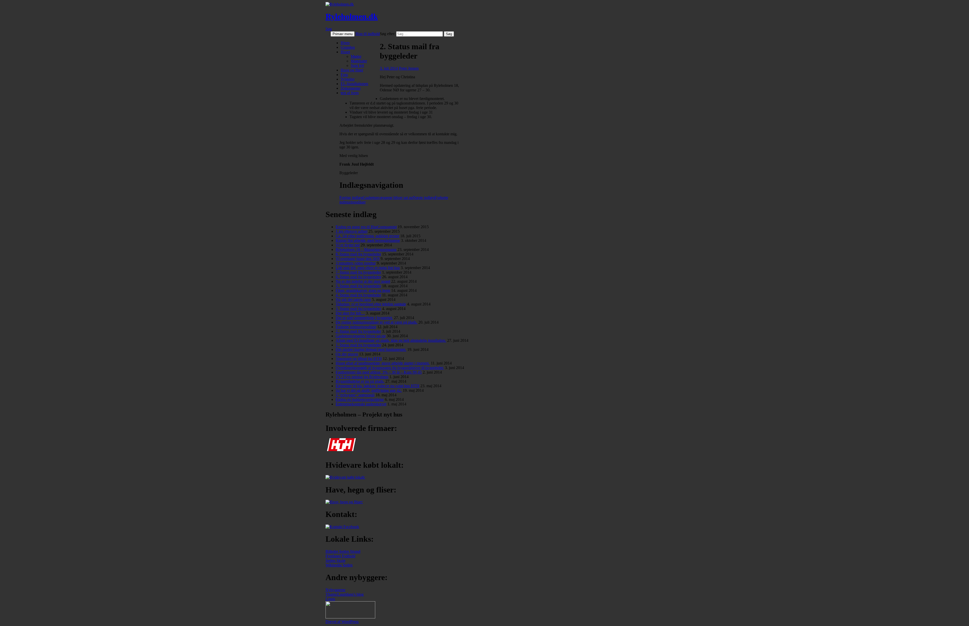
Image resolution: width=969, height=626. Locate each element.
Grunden (348, 47)
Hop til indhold (368, 34)
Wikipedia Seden (339, 565)
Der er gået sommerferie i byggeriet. (364, 318)
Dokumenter (351, 88)
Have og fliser (352, 70)
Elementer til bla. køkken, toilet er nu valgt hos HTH (377, 386)
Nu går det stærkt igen (353, 299)
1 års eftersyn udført (351, 231)
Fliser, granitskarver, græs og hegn (363, 290)
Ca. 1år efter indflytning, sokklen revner (367, 236)
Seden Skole (335, 560)
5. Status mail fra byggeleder (358, 286)
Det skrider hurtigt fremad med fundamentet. (371, 349)
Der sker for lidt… (350, 313)
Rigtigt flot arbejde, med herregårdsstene (368, 240)
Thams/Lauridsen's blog (345, 594)
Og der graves (347, 354)
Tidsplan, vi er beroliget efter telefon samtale (371, 304)
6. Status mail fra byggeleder (358, 277)
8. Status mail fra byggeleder (358, 254)
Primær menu (343, 34)
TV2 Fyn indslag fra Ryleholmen (362, 377)
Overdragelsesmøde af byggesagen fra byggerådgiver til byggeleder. (390, 368)
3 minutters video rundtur (356, 263)
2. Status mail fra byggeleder (358, 331)
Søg (329, 29)
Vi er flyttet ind (348, 245)
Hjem (345, 43)
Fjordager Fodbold (340, 556)
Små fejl (357, 65)
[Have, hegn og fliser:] (344, 502)
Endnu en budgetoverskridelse (360, 399)
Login (330, 599)
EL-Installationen (354, 84)
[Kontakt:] (342, 527)
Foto (344, 74)
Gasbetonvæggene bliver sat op (376, 197)
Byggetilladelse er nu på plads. (360, 381)
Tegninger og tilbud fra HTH (359, 358)
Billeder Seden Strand (343, 551)
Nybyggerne (335, 590)
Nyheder (348, 79)
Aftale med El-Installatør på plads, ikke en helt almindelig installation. (391, 340)
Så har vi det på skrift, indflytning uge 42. (369, 390)
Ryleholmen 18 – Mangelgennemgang (366, 249)
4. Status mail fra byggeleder (358, 295)
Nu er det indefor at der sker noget (363, 281)
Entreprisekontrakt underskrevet (361, 404)
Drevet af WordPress (342, 621)
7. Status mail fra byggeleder (358, 272)
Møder (356, 56)
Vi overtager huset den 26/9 (358, 258)
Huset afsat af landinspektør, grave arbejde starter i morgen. (383, 363)
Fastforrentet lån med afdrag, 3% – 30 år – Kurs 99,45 (379, 372)
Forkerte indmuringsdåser (356, 327)
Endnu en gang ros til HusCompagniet (366, 227)
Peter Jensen (409, 68)
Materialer (359, 61)
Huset (345, 52)
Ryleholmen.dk (352, 16)
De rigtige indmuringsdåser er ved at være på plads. (376, 322)
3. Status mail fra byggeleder (358, 308)
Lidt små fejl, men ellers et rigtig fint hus (368, 268)
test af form (350, 93)
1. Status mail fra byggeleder (358, 345)
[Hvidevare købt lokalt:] (345, 477)
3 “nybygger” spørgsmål (355, 395)
